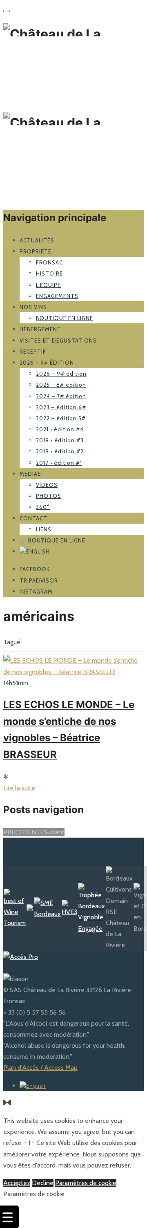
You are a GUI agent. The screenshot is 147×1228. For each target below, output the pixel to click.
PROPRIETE (35, 251)
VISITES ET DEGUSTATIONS (58, 340)
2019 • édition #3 (60, 440)
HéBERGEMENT (40, 329)
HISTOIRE (49, 273)
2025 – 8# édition (61, 384)
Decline (42, 1183)
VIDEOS (47, 485)
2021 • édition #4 (60, 429)
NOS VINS (33, 307)
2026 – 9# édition (47, 362)
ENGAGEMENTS (57, 296)
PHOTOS (48, 496)
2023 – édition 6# (61, 407)
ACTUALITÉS (37, 240)
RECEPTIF (33, 351)
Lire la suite (19, 788)
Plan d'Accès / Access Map (40, 1067)
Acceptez (16, 1183)
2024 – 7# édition (61, 396)
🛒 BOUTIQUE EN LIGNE (52, 540)
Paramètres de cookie (85, 1183)
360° (43, 507)
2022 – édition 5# (61, 418)
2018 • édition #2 (60, 451)
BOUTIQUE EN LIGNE (64, 318)
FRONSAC (49, 262)
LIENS (43, 529)
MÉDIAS (30, 474)
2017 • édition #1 (59, 462)
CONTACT (33, 518)
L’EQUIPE (48, 285)
